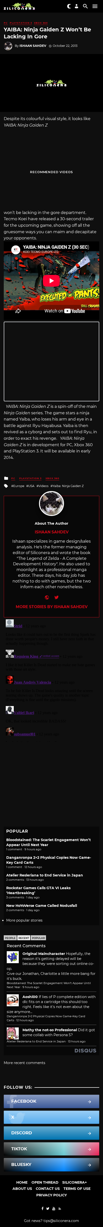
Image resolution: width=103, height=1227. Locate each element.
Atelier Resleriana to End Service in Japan (44, 875)
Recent (23, 938)
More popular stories (24, 920)
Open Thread (45, 1182)
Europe (18, 486)
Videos (43, 486)
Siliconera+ (74, 1182)
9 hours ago (30, 987)
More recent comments (24, 1063)
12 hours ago (25, 1020)
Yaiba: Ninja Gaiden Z (68, 486)
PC (6, 22)
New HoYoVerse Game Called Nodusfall (41, 905)
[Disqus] (51, 679)
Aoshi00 (30, 997)
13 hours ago (77, 1041)
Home (22, 1182)
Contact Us (48, 1188)
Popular (38, 938)
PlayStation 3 (21, 22)
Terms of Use (77, 1188)
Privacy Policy (51, 1195)
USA (31, 486)
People (10, 938)
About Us (22, 1188)
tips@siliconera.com (61, 1221)
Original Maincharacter (43, 953)
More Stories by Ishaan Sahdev (52, 606)
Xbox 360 (41, 22)
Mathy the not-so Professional (49, 1030)
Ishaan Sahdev (33, 46)
